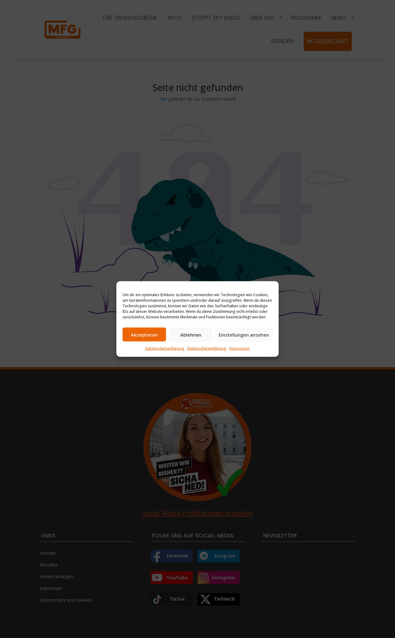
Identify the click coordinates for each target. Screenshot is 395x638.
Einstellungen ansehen (244, 334)
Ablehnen (190, 334)
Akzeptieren (144, 334)
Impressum (239, 348)
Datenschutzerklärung (164, 348)
